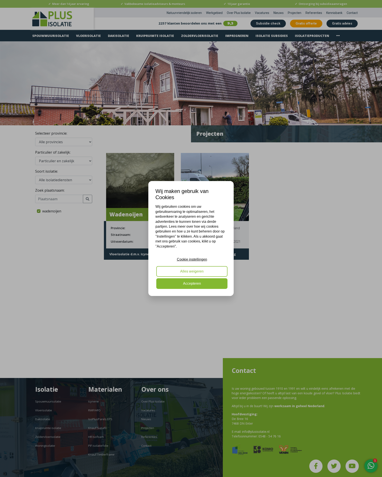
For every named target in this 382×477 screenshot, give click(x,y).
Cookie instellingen (192, 259)
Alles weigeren (192, 271)
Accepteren (192, 283)
